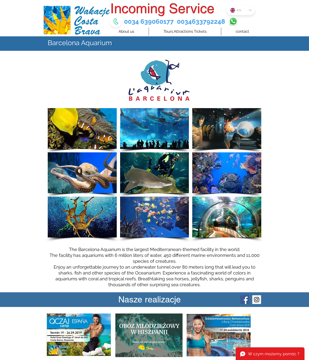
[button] (82, 128)
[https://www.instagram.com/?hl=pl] (256, 299)
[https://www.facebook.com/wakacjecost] (244, 299)
